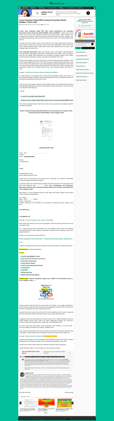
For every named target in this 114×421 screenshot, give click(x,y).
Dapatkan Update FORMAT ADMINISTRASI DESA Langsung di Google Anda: (85, 21)
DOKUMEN (33, 8)
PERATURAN (42, 8)
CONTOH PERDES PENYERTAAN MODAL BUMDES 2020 (36, 327)
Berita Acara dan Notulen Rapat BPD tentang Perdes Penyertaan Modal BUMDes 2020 (47, 100)
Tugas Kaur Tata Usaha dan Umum (84, 73)
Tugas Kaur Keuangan (81, 76)
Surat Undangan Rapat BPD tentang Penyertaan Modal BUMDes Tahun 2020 (42, 21)
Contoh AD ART (25, 267)
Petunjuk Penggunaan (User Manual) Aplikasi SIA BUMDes (46, 409)
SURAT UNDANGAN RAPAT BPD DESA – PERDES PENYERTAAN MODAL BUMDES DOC (46, 239)
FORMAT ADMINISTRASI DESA (25, 419)
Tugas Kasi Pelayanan (81, 62)
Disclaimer (93, 419)
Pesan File (80, 419)
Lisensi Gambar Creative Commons (58, 419)
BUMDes (46, 356)
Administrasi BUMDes (38, 356)
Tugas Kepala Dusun (81, 80)
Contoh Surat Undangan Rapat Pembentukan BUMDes (41, 72)
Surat (54, 356)
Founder (76, 419)
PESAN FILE (80, 7)
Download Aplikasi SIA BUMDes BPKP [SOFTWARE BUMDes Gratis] (64, 409)
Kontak (85, 419)
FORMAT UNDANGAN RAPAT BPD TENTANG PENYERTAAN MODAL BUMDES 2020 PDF (46, 245)
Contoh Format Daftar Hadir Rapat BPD (33, 96)
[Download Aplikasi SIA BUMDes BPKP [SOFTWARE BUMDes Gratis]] (64, 403)
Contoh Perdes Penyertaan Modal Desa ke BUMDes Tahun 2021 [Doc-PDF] (28, 410)
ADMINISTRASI (25, 8)
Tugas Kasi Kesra (80, 66)
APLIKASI (61, 8)
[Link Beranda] (19, 8)
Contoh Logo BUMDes (28, 256)
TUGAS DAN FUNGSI (52, 7)
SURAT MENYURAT (71, 7)
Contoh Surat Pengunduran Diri (29, 265)
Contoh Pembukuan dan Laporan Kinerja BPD (39, 220)
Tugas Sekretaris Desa (81, 55)
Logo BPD (24, 270)
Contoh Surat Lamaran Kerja (28, 261)
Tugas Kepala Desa (81, 52)
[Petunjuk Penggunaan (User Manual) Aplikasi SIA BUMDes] (46, 403)
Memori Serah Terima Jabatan (30, 274)
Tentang (71, 419)
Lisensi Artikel (46, 419)
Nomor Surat (24, 258)
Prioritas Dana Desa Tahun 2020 (34, 336)
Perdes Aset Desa (26, 272)
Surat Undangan (60, 356)
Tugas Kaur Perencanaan (82, 69)
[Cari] (95, 8)
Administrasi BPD (28, 356)
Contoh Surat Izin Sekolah (28, 263)
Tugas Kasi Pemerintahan (82, 59)
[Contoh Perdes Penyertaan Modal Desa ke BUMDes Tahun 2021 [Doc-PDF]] (28, 403)
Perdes (50, 356)
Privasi (88, 419)
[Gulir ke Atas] (112, 418)
